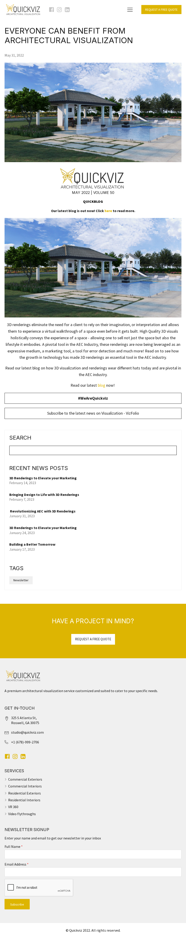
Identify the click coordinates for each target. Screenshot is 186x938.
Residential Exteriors (24, 793)
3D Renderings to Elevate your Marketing (43, 478)
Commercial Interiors (25, 786)
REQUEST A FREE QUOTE (161, 9)
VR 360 (13, 806)
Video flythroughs (22, 814)
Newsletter (21, 580)
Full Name (14, 846)
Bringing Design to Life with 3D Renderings (44, 494)
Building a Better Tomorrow (32, 544)
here (108, 210)
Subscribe (17, 904)
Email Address (17, 864)
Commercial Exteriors (25, 779)
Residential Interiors (24, 800)
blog (101, 385)
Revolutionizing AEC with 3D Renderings (42, 511)
